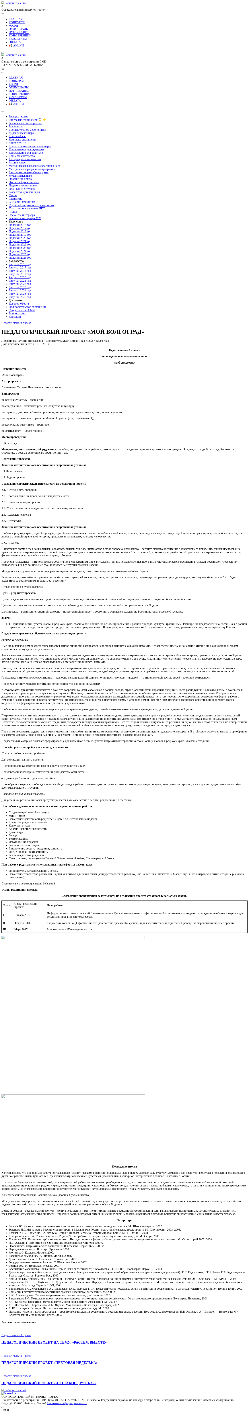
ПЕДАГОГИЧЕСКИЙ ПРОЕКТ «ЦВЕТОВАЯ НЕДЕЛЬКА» (49, 1363)
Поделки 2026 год (20, 257)
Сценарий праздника (22, 201)
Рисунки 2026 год (20, 297)
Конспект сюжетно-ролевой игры (30, 146)
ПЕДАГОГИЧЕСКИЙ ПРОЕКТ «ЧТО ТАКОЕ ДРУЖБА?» (48, 1383)
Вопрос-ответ (17, 313)
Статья (13, 195)
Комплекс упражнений (23, 139)
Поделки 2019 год (20, 234)
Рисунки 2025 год (20, 293)
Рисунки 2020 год (20, 277)
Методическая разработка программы (32, 169)
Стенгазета (15, 198)
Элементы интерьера (22, 215)
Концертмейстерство (22, 155)
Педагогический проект (24, 185)
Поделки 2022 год (20, 244)
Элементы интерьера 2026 (25, 218)
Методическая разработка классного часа (34, 165)
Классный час (17, 136)
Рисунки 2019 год (20, 274)
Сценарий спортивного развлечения (31, 205)
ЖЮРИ (13, 25)
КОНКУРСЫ (17, 22)
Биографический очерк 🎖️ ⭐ (27, 119)
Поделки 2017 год (20, 228)
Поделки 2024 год (20, 251)
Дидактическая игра (21, 133)
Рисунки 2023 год (20, 287)
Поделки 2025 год (20, 254)
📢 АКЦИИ (16, 45)
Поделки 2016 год (20, 224)
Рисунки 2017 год (20, 267)
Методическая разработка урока (28, 172)
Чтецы (13, 211)
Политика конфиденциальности (67, 1403)
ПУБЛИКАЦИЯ (19, 32)
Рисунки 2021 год (20, 280)
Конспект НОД (18, 142)
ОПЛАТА (15, 42)
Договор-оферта (19, 303)
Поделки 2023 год (20, 247)
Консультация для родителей (26, 152)
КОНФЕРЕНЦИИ (20, 35)
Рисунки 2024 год (20, 290)
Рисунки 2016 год (20, 264)
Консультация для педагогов (26, 149)
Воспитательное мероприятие (27, 129)
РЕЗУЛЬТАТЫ (18, 38)
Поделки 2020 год (20, 237)
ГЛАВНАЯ (16, 19)
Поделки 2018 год (20, 231)
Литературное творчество (25, 159)
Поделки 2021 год (20, 241)
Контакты (15, 316)
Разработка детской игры (24, 192)
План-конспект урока (22, 188)
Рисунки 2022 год (20, 283)
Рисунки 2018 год (20, 270)
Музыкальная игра (20, 175)
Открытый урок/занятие (24, 182)
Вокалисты (16, 126)
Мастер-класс (17, 162)
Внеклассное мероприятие (25, 123)
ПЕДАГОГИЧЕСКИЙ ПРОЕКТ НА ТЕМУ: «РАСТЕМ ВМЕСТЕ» (54, 1342)
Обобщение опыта (20, 178)
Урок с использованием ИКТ (27, 208)
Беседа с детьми (18, 116)
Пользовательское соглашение (27, 306)
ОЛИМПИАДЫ (19, 28)
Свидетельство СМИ (22, 310)
